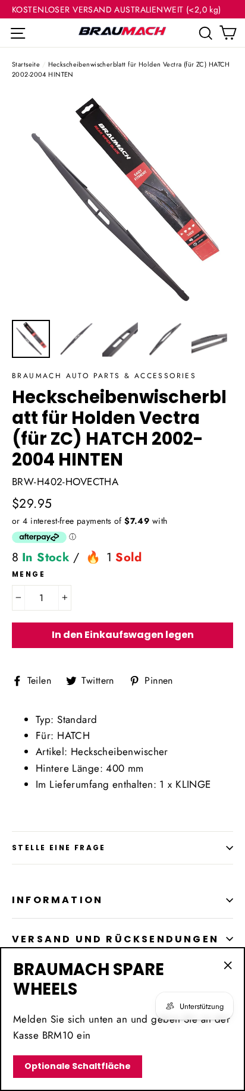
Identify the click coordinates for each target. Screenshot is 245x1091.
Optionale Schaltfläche (77, 1066)
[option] (122, 202)
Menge (28, 574)
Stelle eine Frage (59, 847)
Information (57, 900)
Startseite (26, 64)
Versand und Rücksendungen (115, 939)
